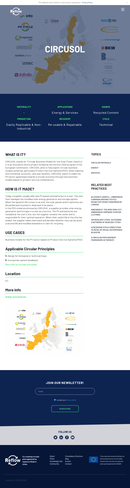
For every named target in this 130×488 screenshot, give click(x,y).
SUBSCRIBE (65, 408)
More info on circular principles (21, 264)
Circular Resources (20, 241)
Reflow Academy (19, 251)
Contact (68, 464)
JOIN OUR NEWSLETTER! (65, 382)
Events (68, 461)
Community (54, 464)
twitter (112, 480)
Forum (13, 236)
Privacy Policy (87, 2)
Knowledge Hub (56, 461)
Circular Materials (101, 162)
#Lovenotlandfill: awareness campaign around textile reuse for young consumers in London (107, 201)
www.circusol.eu (15, 296)
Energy (95, 167)
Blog (67, 459)
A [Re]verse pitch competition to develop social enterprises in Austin (106, 230)
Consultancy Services (74, 456)
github (122, 480)
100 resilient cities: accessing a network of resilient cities (106, 220)
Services (95, 173)
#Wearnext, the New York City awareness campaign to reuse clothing (106, 212)
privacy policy (71, 400)
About (52, 456)
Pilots (52, 459)
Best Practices (18, 246)
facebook (117, 480)
